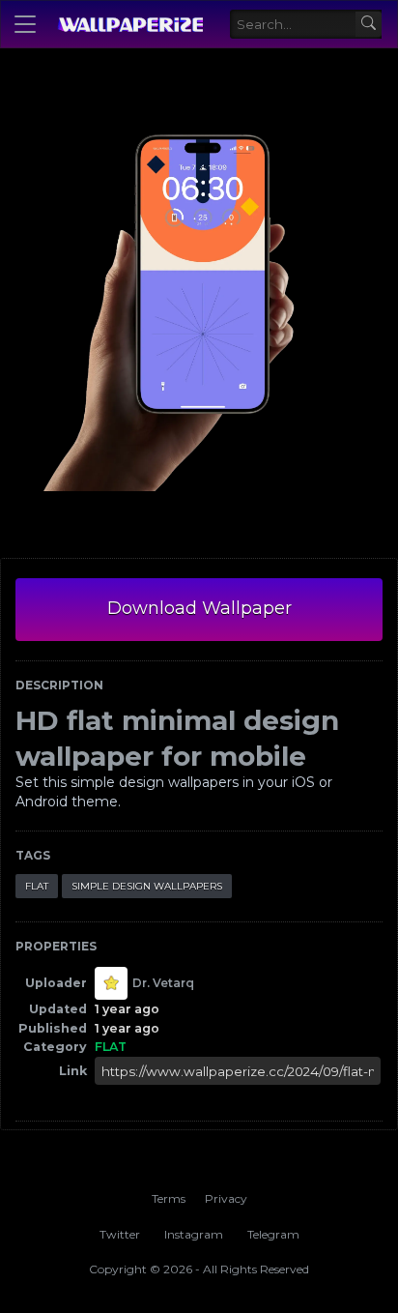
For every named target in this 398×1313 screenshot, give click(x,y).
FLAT (36, 886)
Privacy (226, 1198)
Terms (168, 1198)
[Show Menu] (25, 24)
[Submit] (368, 25)
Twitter (120, 1234)
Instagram (193, 1234)
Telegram (273, 1234)
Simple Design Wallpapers (146, 886)
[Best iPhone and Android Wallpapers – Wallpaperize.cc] (130, 24)
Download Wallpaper (199, 608)
